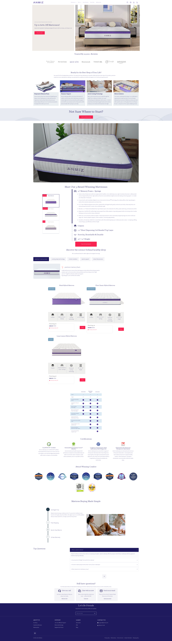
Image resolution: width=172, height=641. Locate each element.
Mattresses (73, 2)
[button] (127, 2)
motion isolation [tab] (73, 259)
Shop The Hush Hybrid (86, 244)
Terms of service (120, 638)
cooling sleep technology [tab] (58, 259)
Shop (82, 327)
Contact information (128, 638)
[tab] (105, 206)
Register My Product (59, 627)
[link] (50, 62)
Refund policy (113, 638)
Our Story (35, 622)
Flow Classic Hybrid (90, 392)
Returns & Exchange (59, 625)
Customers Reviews (37, 625)
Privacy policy (107, 638)
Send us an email (107, 598)
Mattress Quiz (36, 627)
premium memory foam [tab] (41, 259)
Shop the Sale (40, 33)
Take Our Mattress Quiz (86, 117)
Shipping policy (136, 638)
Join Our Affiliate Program (60, 622)
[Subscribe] (94, 613)
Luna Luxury (97, 391)
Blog (77, 627)
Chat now (86, 598)
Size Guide (78, 622)
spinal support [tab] (85, 259)
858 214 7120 (64, 598)
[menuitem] (43, 623)
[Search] (127, 2)
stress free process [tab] (98, 259)
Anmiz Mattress (39, 638)
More (79, 2)
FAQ (77, 625)
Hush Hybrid (83, 391)
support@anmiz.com (103, 622)
